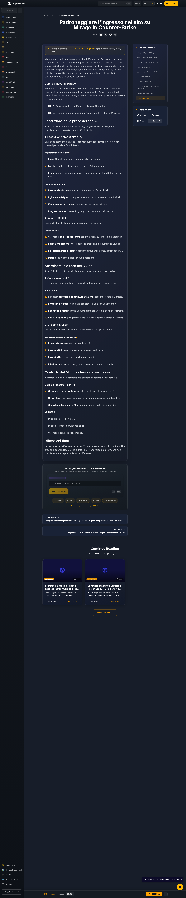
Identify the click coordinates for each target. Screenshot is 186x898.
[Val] (21, 67)
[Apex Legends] (21, 92)
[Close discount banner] (166, 894)
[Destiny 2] (21, 77)
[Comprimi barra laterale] (20, 10)
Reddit (142, 121)
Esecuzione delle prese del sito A (148, 58)
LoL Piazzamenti (83, 500)
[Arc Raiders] (21, 87)
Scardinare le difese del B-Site (148, 72)
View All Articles (103, 613)
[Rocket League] (21, 17)
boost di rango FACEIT (85, 506)
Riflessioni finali (143, 98)
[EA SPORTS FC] (21, 97)
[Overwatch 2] (21, 72)
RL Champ (70, 500)
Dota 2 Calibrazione (110, 500)
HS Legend (96, 500)
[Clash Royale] (21, 32)
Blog (53, 15)
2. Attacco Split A (144, 67)
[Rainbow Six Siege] (21, 27)
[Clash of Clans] (21, 37)
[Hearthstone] (21, 52)
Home (46, 15)
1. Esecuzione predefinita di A (148, 62)
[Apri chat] (180, 887)
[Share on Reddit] (110, 35)
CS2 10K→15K (58, 500)
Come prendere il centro (146, 93)
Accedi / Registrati (12, 892)
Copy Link (156, 121)
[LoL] (21, 42)
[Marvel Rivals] (21, 82)
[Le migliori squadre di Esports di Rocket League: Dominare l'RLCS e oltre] (105, 582)
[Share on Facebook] (101, 35)
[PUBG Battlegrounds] (21, 62)
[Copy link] (115, 35)
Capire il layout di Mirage (146, 53)
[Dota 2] (21, 57)
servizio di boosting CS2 (83, 49)
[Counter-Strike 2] (21, 22)
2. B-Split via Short (144, 81)
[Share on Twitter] (106, 35)
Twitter (157, 115)
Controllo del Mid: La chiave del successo (148, 87)
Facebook (143, 115)
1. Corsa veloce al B (145, 77)
